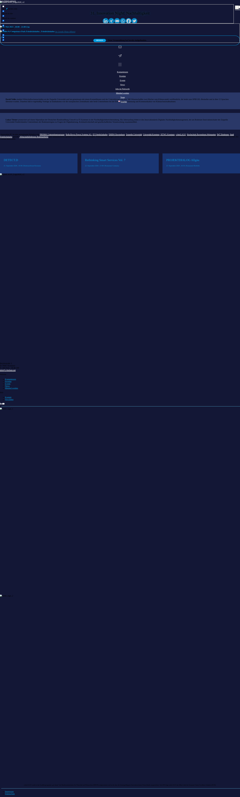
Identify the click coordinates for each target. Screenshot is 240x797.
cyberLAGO (181, 134)
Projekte (8, 381)
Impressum (9, 792)
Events (7, 384)
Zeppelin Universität (134, 134)
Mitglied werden (11, 388)
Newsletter (9, 399)
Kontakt (8, 397)
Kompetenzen (10, 379)
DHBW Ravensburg (117, 134)
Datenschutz (10, 794)
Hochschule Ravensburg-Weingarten (201, 134)
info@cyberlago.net (8, 370)
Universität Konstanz (151, 134)
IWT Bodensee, (223, 134)
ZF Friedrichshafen (100, 134)
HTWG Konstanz (168, 134)
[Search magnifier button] (237, 7)
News (7, 386)
